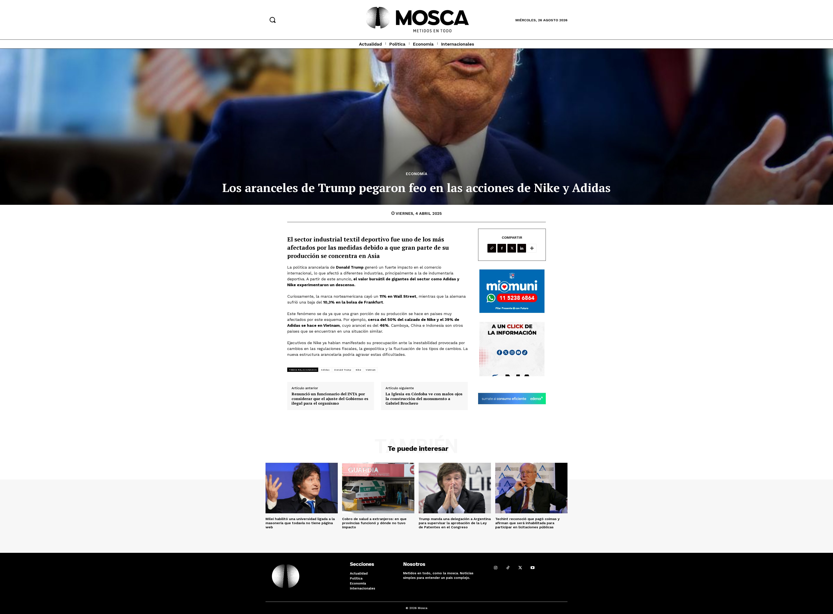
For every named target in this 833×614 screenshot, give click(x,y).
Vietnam (371, 370)
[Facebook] (501, 248)
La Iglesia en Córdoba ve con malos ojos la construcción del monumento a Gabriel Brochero (423, 399)
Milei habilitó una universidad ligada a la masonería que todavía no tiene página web (300, 523)
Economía (416, 174)
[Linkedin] (521, 248)
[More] (531, 248)
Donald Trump (342, 370)
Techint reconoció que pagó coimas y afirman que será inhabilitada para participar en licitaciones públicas (527, 523)
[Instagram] (495, 568)
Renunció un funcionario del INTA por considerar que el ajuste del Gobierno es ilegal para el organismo (330, 399)
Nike (358, 370)
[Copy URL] (491, 248)
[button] (272, 20)
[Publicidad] (511, 291)
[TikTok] (508, 568)
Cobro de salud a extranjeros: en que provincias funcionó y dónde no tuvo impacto (374, 523)
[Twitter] (511, 248)
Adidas (325, 370)
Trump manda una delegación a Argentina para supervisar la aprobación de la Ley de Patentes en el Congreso (455, 523)
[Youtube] (532, 568)
